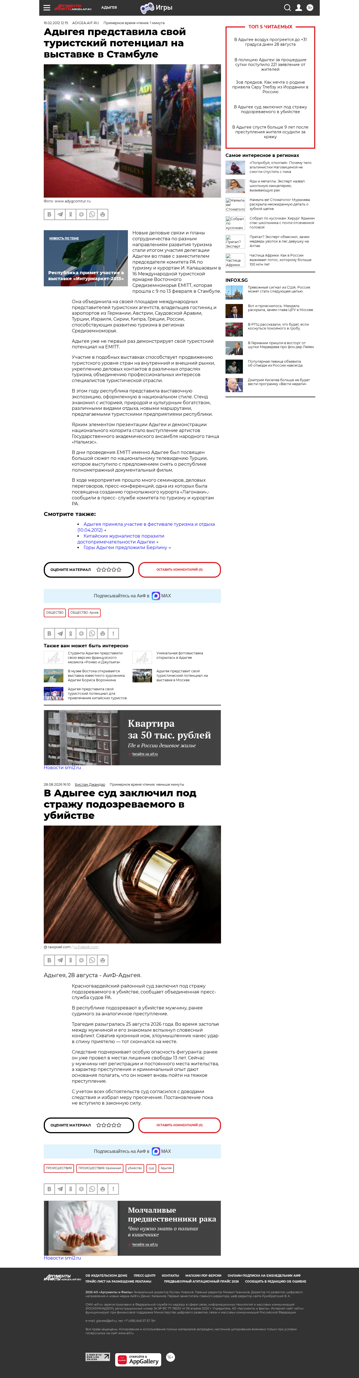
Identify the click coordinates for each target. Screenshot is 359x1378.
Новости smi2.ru (62, 767)
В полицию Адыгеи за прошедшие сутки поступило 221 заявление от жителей (270, 65)
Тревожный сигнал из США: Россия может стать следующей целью (279, 289)
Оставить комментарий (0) (180, 570)
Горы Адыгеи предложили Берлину (125, 547)
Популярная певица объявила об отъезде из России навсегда (275, 363)
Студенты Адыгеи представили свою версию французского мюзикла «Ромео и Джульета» (95, 657)
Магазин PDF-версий (203, 1276)
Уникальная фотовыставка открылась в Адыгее (180, 655)
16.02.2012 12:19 (56, 23)
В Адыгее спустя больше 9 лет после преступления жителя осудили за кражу (270, 132)
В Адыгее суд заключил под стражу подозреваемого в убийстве (270, 109)
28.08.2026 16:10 (57, 784)
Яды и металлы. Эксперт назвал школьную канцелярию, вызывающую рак (277, 185)
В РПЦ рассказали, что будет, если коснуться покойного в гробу (278, 326)
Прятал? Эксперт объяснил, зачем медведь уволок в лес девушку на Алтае (279, 241)
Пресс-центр (144, 1276)
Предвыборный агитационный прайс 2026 (201, 1281)
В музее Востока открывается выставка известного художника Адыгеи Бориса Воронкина (96, 675)
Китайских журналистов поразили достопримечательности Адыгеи (120, 539)
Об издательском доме (106, 1276)
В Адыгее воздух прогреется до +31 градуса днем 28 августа (270, 42)
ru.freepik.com (85, 947)
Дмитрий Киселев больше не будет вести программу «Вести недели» (279, 382)
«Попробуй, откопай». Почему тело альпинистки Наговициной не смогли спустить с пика (281, 167)
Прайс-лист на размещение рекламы (118, 1281)
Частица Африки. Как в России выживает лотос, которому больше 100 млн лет (280, 259)
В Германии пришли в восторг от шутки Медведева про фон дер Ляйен (281, 345)
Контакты (170, 1276)
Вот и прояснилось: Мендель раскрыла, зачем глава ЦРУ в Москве (280, 308)
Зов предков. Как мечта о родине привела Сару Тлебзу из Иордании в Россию (270, 87)
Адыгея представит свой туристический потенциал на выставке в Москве (182, 675)
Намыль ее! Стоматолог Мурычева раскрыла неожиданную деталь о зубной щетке (280, 204)
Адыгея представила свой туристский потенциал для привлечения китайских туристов (97, 693)
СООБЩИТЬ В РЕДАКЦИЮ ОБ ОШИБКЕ (275, 1281)
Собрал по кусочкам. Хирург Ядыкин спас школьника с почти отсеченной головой (282, 222)
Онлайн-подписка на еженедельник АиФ (264, 1276)
